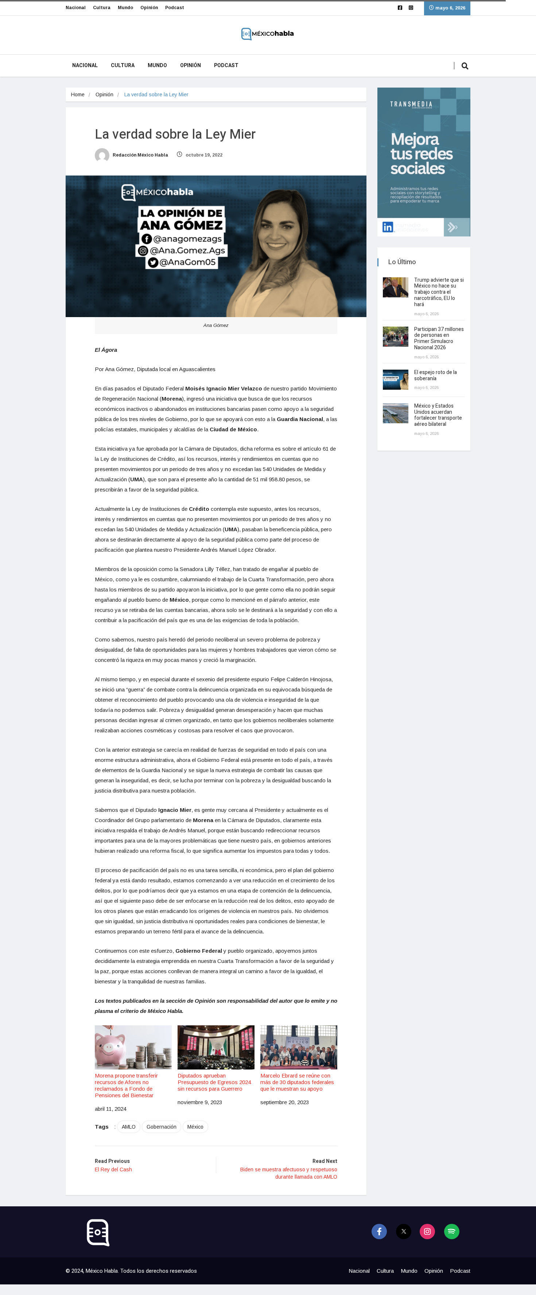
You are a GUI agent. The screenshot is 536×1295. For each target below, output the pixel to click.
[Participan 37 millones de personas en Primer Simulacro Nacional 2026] (395, 337)
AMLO (129, 1127)
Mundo (125, 7)
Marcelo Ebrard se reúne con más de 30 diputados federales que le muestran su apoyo (297, 1082)
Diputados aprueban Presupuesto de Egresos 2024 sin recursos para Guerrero (214, 1082)
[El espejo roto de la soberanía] (395, 380)
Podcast (174, 7)
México (195, 1127)
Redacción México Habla (140, 155)
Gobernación (161, 1127)
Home (78, 94)
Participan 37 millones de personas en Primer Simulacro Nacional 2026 (439, 338)
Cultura (101, 7)
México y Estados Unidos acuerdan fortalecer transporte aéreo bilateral (438, 415)
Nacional (76, 7)
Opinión (149, 7)
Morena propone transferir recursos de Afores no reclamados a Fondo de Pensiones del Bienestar (126, 1085)
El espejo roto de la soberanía (435, 375)
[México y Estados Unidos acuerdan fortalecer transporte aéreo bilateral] (395, 413)
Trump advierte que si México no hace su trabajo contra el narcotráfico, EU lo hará (439, 292)
